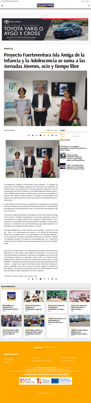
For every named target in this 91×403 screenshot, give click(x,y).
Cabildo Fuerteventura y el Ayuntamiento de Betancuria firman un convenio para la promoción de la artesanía (57, 322)
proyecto (21, 276)
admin (3, 311)
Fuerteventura (8, 276)
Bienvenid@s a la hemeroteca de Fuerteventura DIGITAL (10, 307)
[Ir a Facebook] (44, 347)
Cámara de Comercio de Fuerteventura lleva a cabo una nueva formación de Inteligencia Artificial (79, 309)
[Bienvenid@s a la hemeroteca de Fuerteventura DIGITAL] (11, 296)
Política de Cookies (67, 361)
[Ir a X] (83, 1)
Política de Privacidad (68, 357)
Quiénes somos (9, 359)
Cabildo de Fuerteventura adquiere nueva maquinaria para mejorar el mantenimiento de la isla (79, 334)
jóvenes (15, 276)
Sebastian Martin (9, 130)
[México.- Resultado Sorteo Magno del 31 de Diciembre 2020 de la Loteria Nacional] (63, 166)
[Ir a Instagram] (85, 1)
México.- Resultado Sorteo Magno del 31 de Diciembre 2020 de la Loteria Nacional (75, 167)
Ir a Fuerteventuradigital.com (9, 1)
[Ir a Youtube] (87, 1)
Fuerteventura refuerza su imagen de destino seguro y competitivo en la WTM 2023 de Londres (34, 333)
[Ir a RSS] (89, 1)
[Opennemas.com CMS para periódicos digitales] (45, 393)
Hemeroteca (8, 48)
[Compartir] (36, 135)
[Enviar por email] (28, 135)
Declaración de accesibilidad (42, 361)
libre (26, 276)
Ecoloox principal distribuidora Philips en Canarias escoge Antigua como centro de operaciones (75, 157)
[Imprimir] (32, 135)
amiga (35, 276)
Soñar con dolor (65, 140)
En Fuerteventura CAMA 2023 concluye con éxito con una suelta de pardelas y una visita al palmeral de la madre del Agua (10, 334)
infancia (31, 276)
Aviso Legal (36, 357)
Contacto (7, 362)
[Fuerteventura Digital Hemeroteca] (45, 6)
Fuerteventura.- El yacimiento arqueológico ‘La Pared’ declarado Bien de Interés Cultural (73, 148)
